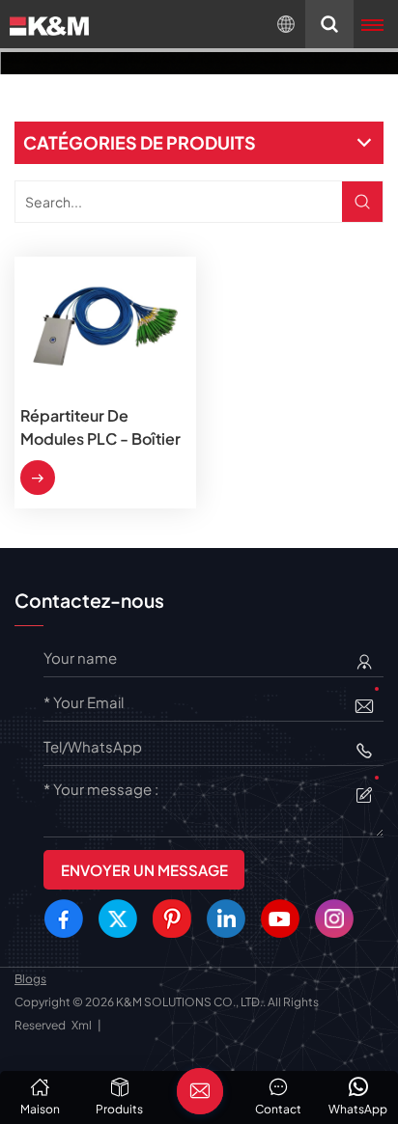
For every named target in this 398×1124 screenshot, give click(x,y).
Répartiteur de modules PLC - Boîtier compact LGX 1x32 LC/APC (100, 428)
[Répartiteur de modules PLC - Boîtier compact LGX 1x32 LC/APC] (105, 326)
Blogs (30, 979)
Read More (37, 477)
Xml (81, 1025)
